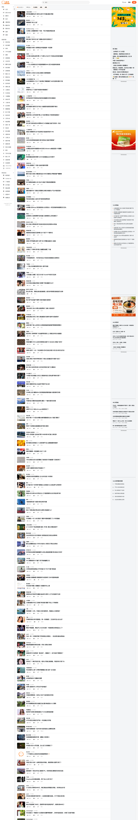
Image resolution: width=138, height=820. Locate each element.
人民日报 (28, 558)
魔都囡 (27, 323)
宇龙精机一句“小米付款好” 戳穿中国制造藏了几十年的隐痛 (43, 518)
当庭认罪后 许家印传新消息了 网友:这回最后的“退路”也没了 (43, 359)
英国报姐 (28, 491)
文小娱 (27, 567)
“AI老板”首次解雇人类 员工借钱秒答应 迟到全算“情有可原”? (43, 375)
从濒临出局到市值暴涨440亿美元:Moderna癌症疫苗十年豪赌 (43, 148)
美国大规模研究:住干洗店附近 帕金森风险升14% (40, 132)
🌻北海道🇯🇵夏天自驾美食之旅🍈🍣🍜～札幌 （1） (123, 77)
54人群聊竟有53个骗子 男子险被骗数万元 (38, 560)
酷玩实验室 (28, 533)
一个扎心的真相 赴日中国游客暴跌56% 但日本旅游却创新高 (43, 64)
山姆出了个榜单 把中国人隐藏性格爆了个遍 (38, 249)
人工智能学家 (29, 96)
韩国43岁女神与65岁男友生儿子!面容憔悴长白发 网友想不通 (43, 493)
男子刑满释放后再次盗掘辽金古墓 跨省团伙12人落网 (41, 703)
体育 (6, 48)
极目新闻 (28, 121)
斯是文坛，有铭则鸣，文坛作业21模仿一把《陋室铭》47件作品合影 (123, 68)
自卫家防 (7, 105)
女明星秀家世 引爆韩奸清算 (34, 678)
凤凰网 (27, 104)
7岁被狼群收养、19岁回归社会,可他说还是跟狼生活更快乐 (42, 258)
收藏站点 (7, 197)
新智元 (27, 213)
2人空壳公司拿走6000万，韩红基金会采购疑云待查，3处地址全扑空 (45, 787)
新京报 (27, 138)
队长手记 (28, 508)
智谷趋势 (28, 466)
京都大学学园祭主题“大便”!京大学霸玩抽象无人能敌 (41, 241)
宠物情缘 (7, 58)
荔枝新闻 (28, 306)
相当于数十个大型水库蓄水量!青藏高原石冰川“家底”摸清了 (43, 418)
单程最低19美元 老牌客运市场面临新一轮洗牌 (39, 47)
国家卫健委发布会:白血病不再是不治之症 (38, 384)
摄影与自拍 (8, 64)
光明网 (27, 457)
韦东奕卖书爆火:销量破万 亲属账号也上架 (38, 586)
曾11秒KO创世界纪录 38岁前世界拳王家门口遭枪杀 (41, 367)
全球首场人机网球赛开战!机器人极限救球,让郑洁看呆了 (42, 216)
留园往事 (7, 144)
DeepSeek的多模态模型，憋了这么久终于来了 (39, 779)
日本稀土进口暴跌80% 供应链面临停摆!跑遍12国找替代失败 (43, 392)
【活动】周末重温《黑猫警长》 (120, 65)
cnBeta (27, 70)
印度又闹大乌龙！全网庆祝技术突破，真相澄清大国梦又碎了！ (44, 762)
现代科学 (7, 115)
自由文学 (7, 99)
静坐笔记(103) (116, 63)
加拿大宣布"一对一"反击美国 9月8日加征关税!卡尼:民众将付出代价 (45, 350)
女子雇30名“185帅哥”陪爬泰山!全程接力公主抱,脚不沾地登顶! (43, 485)
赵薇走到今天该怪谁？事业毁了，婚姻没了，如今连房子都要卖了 (44, 653)
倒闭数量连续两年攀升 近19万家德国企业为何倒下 (40, 157)
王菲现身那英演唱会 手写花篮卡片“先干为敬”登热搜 (41, 569)
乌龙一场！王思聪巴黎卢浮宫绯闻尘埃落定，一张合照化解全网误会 (45, 636)
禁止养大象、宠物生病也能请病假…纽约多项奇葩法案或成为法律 (44, 291)
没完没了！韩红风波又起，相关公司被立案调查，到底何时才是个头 (45, 661)
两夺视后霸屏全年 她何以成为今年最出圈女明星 (39, 14)
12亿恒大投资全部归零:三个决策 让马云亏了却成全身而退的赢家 (44, 56)
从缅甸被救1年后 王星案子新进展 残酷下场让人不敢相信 (42, 602)
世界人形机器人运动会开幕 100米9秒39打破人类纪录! (41, 434)
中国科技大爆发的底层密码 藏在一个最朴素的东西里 (41, 401)
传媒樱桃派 (28, 710)
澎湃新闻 (28, 701)
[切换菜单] (14, 9)
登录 (129, 2)
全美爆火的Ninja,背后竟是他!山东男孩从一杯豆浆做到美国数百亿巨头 (46, 207)
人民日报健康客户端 (30, 79)
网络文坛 (7, 77)
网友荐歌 (7, 121)
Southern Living (30, 28)
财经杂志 (28, 693)
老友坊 (7, 128)
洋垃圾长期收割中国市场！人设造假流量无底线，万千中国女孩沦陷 (45, 796)
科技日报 (28, 382)
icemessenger (29, 810)
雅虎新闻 (28, 239)
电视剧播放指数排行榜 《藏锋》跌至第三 (38, 737)
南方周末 (28, 474)
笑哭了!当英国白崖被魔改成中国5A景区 (37, 426)
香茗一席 (7, 125)
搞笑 (6, 55)
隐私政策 (7, 188)
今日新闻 (35, 7)
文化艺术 (7, 61)
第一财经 (28, 155)
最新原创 (8, 22)
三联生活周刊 (29, 12)
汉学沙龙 (7, 118)
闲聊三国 (7, 86)
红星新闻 (28, 575)
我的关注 (7, 28)
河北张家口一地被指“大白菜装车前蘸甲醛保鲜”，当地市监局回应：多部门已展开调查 (50, 813)
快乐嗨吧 (7, 45)
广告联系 (7, 181)
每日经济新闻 (29, 171)
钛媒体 (27, 54)
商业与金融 (8, 147)
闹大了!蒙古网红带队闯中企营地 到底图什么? (39, 510)
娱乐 (6, 150)
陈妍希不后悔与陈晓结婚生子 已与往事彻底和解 (39, 712)
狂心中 (27, 625)
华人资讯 (28, 37)
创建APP (7, 194)
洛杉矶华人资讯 (29, 222)
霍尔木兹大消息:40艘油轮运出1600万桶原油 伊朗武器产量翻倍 (44, 174)
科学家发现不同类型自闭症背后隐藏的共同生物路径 (41, 98)
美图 (6, 35)
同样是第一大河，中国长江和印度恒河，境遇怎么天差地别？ (43, 611)
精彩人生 (7, 74)
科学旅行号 (28, 550)
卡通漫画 (7, 96)
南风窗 (27, 676)
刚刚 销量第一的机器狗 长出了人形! (36, 451)
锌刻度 (27, 684)
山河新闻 (28, 600)
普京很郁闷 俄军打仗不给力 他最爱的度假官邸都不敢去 (41, 106)
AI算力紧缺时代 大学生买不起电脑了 (36, 687)
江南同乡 (7, 90)
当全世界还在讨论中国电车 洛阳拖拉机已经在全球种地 (41, 535)
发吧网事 (7, 70)
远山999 (28, 752)
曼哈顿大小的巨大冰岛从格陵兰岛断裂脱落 (38, 73)
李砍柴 (27, 62)
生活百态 (7, 93)
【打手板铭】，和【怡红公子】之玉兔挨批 (123, 74)
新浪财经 (28, 298)
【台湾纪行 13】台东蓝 (118, 51)
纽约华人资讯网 (29, 289)
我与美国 (7, 131)
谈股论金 (7, 134)
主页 (6, 9)
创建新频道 (8, 168)
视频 (6, 31)
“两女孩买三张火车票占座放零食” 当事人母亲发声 (40, 308)
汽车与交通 (8, 153)
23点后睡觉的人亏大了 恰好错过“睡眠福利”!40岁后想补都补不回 (44, 81)
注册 (134, 2)
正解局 (27, 272)
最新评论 (7, 25)
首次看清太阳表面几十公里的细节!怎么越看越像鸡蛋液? (42, 443)
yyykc (27, 634)
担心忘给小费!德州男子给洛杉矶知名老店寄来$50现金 (41, 224)
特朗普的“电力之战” (32, 22)
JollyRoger (28, 642)
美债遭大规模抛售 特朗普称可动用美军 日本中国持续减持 (42, 577)
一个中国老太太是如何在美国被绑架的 (37, 754)
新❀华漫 (7, 112)
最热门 (7, 16)
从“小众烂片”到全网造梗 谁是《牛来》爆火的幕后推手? (42, 527)
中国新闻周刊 (29, 667)
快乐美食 (7, 67)
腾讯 (27, 483)
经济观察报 (28, 197)
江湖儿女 (7, 137)
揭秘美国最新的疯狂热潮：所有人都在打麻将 (39, 645)
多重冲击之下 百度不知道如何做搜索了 (37, 90)
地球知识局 (28, 163)
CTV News (28, 348)
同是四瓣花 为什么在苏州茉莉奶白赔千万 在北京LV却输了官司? (44, 342)
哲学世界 (7, 83)
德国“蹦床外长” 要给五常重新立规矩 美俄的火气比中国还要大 (43, 190)
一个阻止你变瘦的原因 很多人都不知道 (37, 266)
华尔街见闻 (28, 146)
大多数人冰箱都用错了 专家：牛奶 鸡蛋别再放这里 (40, 31)
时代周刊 (28, 205)
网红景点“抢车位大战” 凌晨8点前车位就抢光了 (39, 39)
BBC (27, 440)
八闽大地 (7, 102)
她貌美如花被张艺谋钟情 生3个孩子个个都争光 (39, 233)
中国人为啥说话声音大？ (119, 60)
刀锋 (27, 609)
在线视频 (7, 163)
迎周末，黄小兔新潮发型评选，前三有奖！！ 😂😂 (122, 57)
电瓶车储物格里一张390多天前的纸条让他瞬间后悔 (40, 729)
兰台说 (27, 390)
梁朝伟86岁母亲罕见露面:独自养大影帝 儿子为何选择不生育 (43, 594)
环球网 (27, 180)
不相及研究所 (29, 247)
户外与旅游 (8, 51)
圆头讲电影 (28, 735)
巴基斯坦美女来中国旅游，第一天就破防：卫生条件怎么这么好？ (44, 619)
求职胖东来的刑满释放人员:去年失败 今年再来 (39, 476)
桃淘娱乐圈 (28, 230)
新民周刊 (28, 20)
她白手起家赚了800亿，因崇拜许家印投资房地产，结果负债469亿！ (45, 804)
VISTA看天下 (29, 373)
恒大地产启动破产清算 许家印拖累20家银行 (38, 300)
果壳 (27, 499)
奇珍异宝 (7, 42)
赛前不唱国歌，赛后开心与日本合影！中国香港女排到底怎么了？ (44, 628)
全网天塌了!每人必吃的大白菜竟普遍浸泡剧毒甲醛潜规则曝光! (43, 325)
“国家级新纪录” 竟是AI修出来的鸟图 (36, 502)
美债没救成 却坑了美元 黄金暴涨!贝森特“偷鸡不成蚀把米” (42, 317)
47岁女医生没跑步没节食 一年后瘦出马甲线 (38, 720)
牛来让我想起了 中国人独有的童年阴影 (37, 165)
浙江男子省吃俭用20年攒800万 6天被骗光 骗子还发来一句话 (43, 123)
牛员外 (27, 743)
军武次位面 (28, 113)
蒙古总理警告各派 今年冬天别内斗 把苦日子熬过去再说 (41, 544)
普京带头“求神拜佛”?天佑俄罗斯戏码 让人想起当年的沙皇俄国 (43, 333)
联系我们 (7, 175)
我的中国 (7, 140)
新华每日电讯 (29, 726)
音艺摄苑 (7, 80)
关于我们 (7, 185)
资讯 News (8, 12)
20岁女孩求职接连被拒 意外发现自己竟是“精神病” (40, 140)
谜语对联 (7, 159)
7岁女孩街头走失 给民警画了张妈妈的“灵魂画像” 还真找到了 (43, 460)
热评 (6, 19)
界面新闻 (28, 87)
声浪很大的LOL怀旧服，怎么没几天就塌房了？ (39, 745)
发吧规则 (7, 191)
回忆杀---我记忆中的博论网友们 (120, 72)
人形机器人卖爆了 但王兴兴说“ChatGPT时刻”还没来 (41, 275)
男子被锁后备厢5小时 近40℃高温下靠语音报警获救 (41, 182)
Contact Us (8, 178)
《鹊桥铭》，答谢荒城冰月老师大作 (121, 54)
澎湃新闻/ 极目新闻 (30, 432)
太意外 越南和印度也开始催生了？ (36, 468)
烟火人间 (7, 156)
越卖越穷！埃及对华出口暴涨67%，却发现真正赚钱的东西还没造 (44, 771)
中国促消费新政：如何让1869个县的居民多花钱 (39, 695)
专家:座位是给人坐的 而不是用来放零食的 (38, 199)
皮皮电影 (28, 356)
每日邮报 (28, 256)
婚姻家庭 (7, 109)
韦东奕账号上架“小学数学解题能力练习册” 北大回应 (41, 670)
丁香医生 (28, 264)
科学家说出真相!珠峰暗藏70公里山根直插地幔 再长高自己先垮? (44, 552)
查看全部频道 (8, 165)
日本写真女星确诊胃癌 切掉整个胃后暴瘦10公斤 (40, 283)
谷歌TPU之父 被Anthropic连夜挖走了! (37, 409)
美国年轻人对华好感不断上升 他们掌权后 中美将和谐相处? (42, 115)
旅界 (27, 424)
